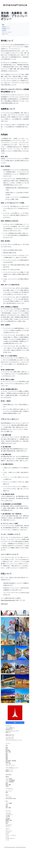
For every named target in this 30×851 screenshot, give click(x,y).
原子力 (7, 822)
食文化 (7, 776)
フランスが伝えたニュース (12, 767)
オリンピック (9, 831)
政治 (7, 749)
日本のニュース (9, 770)
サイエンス (8, 811)
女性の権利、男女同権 (11, 760)
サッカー (8, 832)
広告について (5, 34)
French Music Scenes (11, 798)
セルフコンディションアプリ (12, 731)
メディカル (8, 813)
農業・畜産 (8, 784)
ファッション (9, 791)
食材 (7, 783)
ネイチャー (8, 826)
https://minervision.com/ (8, 600)
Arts (7, 801)
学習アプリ (8, 732)
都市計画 (8, 762)
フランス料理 (9, 778)
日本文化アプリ (9, 729)
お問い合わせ (4, 604)
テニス (7, 837)
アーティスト (9, 797)
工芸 (7, 804)
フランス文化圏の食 (10, 780)
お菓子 (7, 786)
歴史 (7, 756)
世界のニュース (9, 771)
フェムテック (9, 824)
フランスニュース (10, 738)
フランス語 (8, 763)
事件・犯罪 (8, 752)
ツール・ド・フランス (11, 835)
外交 (7, 753)
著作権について (5, 26)
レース (7, 840)
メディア (8, 817)
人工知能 (8, 816)
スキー (7, 834)
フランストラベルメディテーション (14, 740)
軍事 (7, 757)
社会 (7, 745)
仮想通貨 (8, 819)
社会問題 (8, 750)
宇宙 (7, 823)
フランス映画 (9, 803)
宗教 (7, 759)
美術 (7, 806)
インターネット (9, 814)
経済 (7, 747)
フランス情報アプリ (10, 728)
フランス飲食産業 (10, 781)
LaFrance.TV (11, 735)
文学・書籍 (8, 807)
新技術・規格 (9, 820)
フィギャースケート (10, 838)
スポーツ (8, 829)
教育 (7, 754)
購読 (15, 722)
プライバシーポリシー (7, 32)
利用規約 (4, 30)
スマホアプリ (9, 726)
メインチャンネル (10, 737)
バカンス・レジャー (10, 765)
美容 (7, 792)
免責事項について (6, 28)
